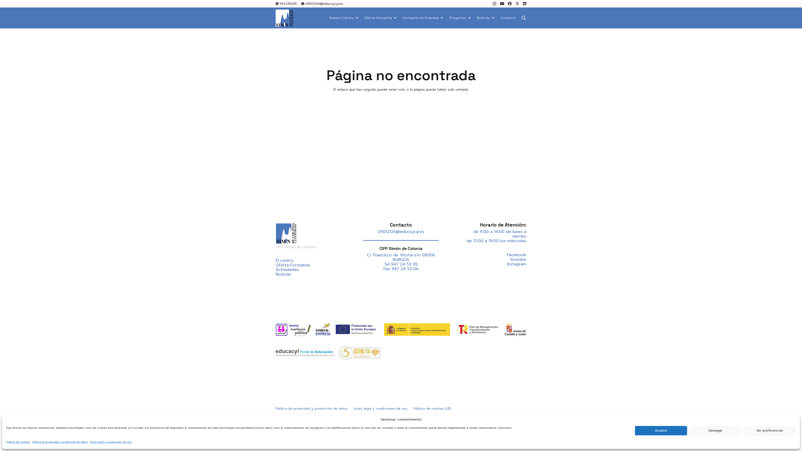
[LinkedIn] (524, 3)
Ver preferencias (769, 430)
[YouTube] (502, 3)
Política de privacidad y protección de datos (60, 442)
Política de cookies (18, 442)
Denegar (715, 430)
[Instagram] (494, 4)
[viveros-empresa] (323, 329)
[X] (517, 3)
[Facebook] (510, 3)
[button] (523, 18)
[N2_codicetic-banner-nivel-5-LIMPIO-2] (359, 352)
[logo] (284, 18)
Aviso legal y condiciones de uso (111, 442)
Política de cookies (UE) (432, 408)
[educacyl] (305, 352)
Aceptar (661, 430)
